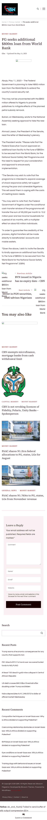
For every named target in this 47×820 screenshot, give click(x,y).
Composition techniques (12, 716)
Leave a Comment (23, 818)
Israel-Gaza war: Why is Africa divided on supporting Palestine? (23, 730)
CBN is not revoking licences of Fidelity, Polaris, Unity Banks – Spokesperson (20, 410)
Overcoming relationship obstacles (17, 727)
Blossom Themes (27, 787)
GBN (18, 784)
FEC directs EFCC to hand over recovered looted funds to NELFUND (23, 663)
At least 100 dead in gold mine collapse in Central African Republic (23, 674)
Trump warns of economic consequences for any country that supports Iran (23, 653)
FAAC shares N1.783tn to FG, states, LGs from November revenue (23, 497)
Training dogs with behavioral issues (17, 763)
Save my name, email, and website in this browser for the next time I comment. (23, 595)
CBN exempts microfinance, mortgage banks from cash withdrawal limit (18, 355)
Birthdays (6, 742)
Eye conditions (8, 753)
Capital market (10, 402)
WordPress (6, 790)
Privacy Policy (16, 790)
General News (9, 490)
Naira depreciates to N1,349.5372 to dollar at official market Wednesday (21, 695)
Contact (16, 797)
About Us (24, 797)
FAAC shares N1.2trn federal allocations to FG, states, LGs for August (21, 454)
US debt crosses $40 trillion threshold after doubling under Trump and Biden (20, 684)
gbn (3, 53)
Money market (9, 34)
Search (6, 625)
